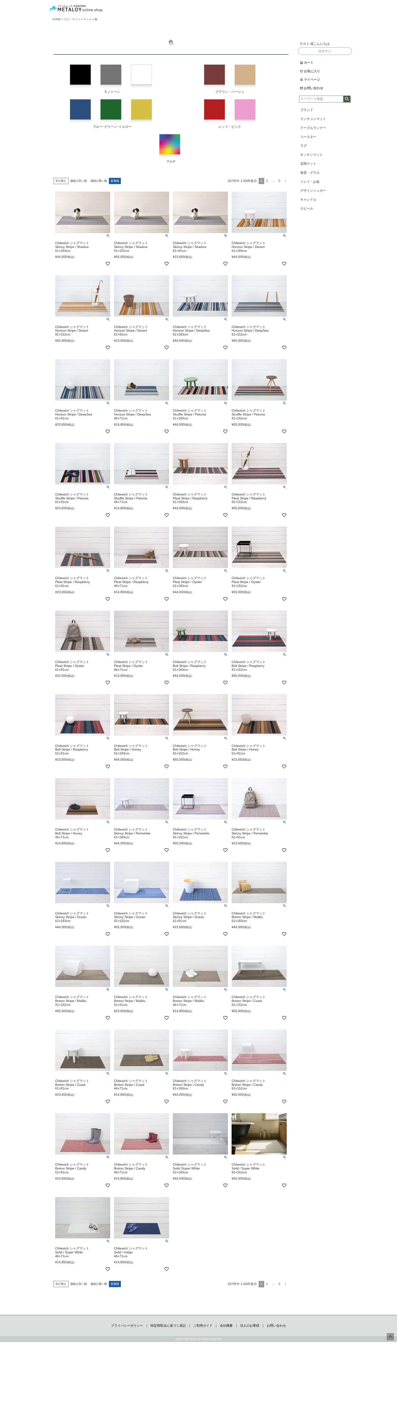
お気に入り (312, 71)
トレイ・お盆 (310, 181)
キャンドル (308, 199)
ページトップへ (390, 1336)
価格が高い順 (99, 180)
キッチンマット (311, 154)
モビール (306, 208)
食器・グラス (310, 172)
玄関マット (308, 163)
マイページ (312, 79)
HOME (57, 19)
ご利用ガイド (203, 1325)
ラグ (303, 146)
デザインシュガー (313, 190)
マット (87, 19)
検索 (346, 99)
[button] (285, 181)
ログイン (324, 51)
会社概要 (226, 1325)
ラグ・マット (72, 19)
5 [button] (279, 181)
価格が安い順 (78, 180)
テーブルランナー (313, 128)
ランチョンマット (313, 119)
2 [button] (267, 181)
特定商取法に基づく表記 (168, 1325)
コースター (308, 137)
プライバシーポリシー (127, 1325)
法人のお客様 (249, 1325)
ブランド (306, 110)
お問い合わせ (313, 88)
